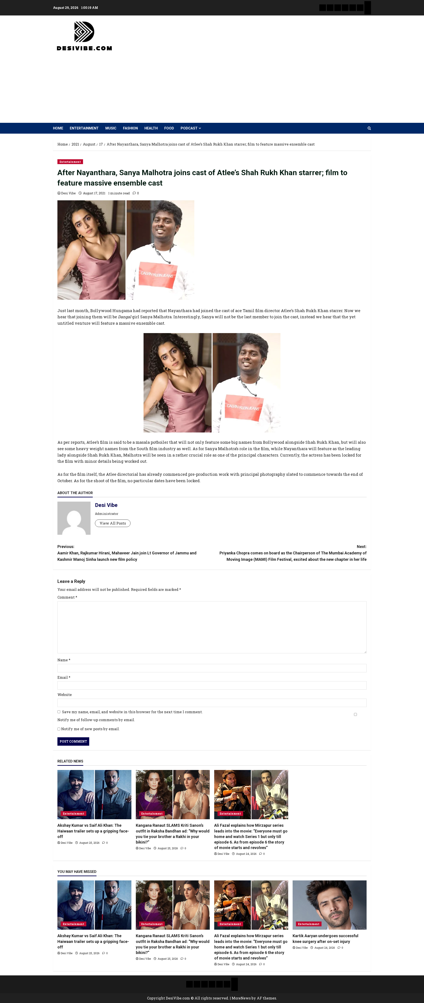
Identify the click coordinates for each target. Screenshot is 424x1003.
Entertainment (84, 128)
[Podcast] (367, 4)
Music (110, 128)
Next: (293, 553)
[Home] (322, 7)
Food (169, 128)
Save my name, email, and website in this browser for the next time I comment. (132, 711)
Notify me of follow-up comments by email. (96, 719)
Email (63, 677)
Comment (67, 597)
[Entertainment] (330, 7)
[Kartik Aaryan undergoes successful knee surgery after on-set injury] (330, 905)
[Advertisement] (210, 85)
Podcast (189, 128)
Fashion (130, 128)
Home (58, 128)
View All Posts (113, 523)
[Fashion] (345, 7)
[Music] (337, 7)
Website (64, 694)
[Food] (360, 7)
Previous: (127, 553)
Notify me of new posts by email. (90, 728)
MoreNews (241, 998)
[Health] (352, 7)
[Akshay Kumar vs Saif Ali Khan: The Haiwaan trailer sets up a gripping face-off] (94, 794)
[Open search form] (369, 128)
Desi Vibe (68, 193)
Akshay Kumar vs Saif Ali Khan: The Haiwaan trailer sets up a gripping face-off (93, 831)
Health (151, 128)
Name (63, 660)
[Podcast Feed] (367, 11)
